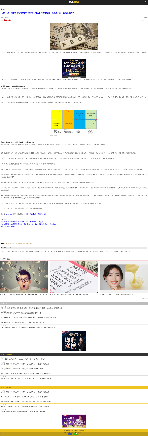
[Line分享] (75, 434)
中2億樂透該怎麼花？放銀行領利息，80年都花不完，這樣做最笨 (70, 294)
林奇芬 (25, 243)
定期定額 (19, 243)
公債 (12, 243)
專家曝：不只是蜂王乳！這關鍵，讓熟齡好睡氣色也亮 (116, 294)
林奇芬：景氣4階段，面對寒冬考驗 (35, 214)
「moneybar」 (9, 214)
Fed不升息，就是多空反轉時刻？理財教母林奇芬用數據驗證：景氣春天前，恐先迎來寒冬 (37, 13)
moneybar (6, 21)
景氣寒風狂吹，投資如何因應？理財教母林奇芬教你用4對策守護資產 (22, 222)
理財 (6, 243)
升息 (15, 243)
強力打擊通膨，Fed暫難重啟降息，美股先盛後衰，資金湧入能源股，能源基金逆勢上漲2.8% (29, 224)
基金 (9, 243)
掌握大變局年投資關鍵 (8, 226)
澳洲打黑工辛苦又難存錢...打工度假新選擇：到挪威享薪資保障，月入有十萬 (23, 294)
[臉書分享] (70, 434)
